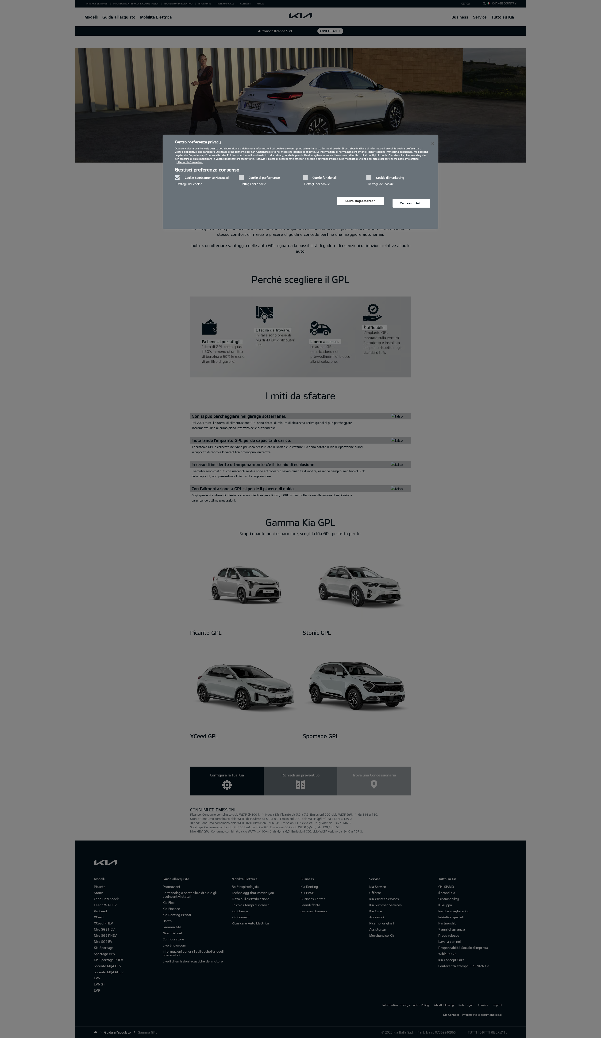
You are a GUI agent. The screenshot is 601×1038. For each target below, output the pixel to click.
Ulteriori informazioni (190, 162)
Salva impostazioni (361, 201)
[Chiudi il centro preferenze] (433, 143)
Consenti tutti (411, 203)
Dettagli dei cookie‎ (189, 184)
